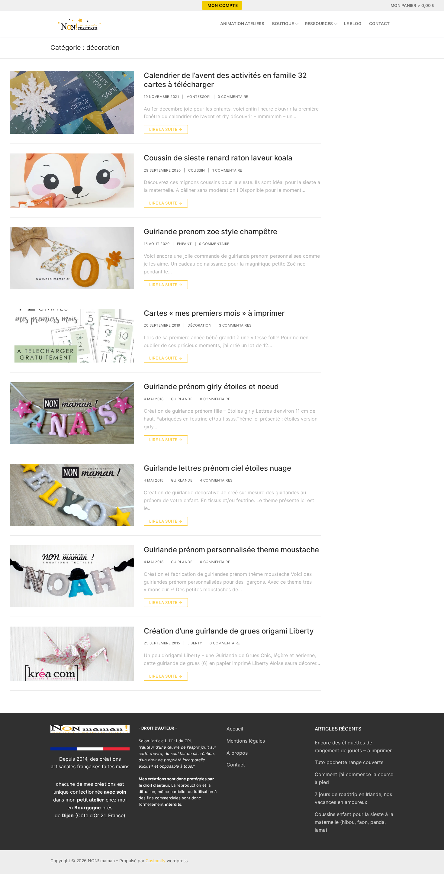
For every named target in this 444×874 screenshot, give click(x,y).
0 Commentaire (233, 97)
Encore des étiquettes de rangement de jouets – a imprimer (353, 746)
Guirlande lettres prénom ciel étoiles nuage (217, 468)
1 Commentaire (227, 170)
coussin (196, 170)
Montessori (198, 97)
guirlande (182, 399)
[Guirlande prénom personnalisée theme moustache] (72, 576)
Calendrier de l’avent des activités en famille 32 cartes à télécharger (225, 80)
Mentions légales (246, 741)
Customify (156, 860)
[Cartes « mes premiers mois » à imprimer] (72, 336)
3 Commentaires (235, 325)
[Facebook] (15, 5)
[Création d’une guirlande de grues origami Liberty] (72, 654)
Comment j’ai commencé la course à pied (354, 778)
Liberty (195, 643)
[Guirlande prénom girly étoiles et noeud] (72, 413)
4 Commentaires (216, 480)
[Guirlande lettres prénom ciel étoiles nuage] (72, 495)
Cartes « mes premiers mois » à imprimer (214, 313)
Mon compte (223, 5)
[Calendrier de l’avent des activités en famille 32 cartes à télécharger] (72, 102)
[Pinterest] (36, 5)
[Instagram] (26, 5)
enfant (184, 244)
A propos (237, 753)
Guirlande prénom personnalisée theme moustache (231, 549)
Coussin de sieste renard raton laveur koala (218, 157)
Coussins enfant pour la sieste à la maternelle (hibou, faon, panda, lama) (354, 822)
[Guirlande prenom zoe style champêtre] (72, 258)
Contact (236, 765)
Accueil (235, 729)
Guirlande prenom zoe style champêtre (210, 231)
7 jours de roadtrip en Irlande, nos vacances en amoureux (353, 798)
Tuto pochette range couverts (349, 762)
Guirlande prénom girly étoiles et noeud (211, 386)
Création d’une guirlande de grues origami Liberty (229, 631)
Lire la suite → (165, 129)
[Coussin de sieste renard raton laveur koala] (72, 180)
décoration (199, 325)
